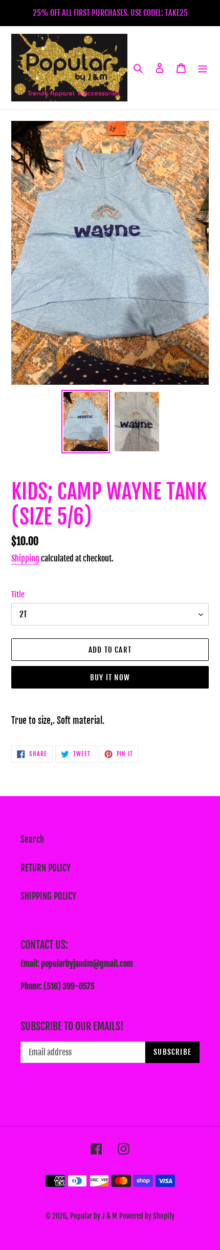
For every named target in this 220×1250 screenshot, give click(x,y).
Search (32, 839)
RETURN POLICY (45, 868)
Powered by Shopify (146, 1216)
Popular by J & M (93, 1216)
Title (18, 594)
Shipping (25, 558)
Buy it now (110, 677)
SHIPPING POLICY (48, 896)
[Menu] (202, 67)
